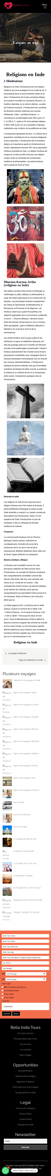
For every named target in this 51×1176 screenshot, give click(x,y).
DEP (3, 979)
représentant (15, 147)
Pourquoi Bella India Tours (25, 1038)
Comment (5, 1001)
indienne (7, 90)
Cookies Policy (25, 1119)
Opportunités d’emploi (25, 1076)
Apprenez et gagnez (25, 1081)
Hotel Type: (6, 984)
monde (10, 100)
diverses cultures (13, 111)
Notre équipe (25, 1055)
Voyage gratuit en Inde (25, 1092)
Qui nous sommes (25, 1033)
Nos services (25, 1044)
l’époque (41, 125)
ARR (4, 974)
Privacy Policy (25, 1113)
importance (18, 144)
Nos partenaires (25, 1070)
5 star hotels (8, 997)
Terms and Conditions (25, 1108)
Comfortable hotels (11, 991)
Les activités (25, 1049)
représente (20, 134)
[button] (5, 1170)
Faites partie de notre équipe (25, 1087)
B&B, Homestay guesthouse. (14, 987)
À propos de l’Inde (25, 1124)
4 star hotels (8, 994)
